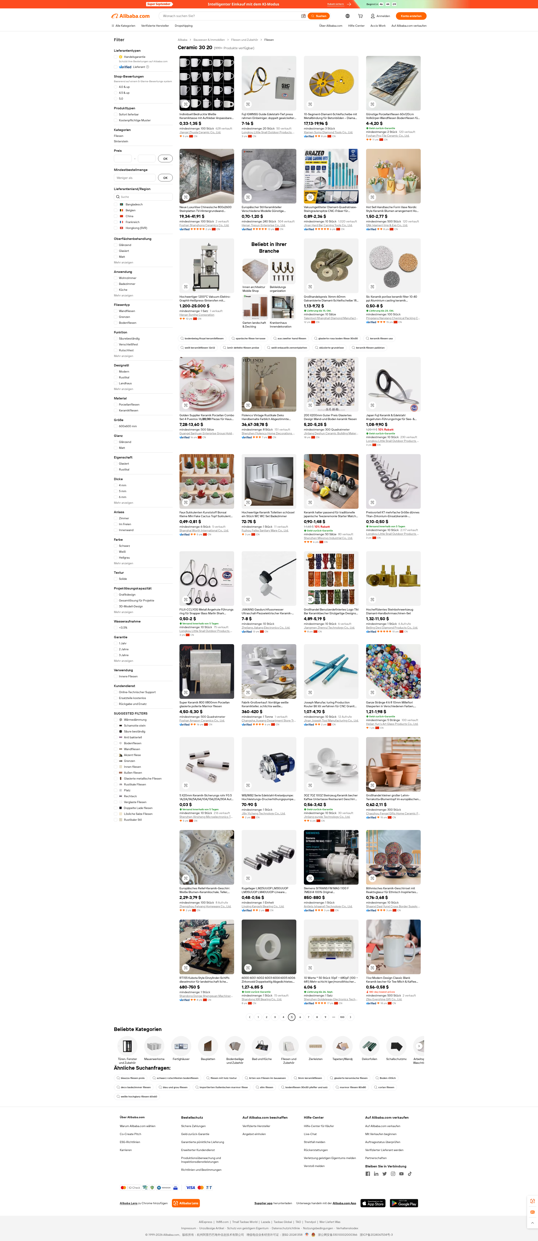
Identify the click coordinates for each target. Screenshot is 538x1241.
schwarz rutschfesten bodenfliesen (177, 1078)
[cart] (361, 16)
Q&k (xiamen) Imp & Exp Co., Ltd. (387, 225)
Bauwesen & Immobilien (209, 39)
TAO (298, 1222)
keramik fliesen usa (381, 338)
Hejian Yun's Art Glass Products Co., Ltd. (392, 724)
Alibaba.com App (344, 1203)
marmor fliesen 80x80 (353, 1087)
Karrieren (126, 1150)
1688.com (222, 1222)
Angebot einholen (254, 1134)
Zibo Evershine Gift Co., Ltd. (384, 999)
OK (165, 158)
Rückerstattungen (316, 1150)
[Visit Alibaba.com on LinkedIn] (376, 1173)
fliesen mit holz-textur (224, 1078)
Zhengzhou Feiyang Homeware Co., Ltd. (205, 906)
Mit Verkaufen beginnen (381, 1134)
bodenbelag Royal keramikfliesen (204, 338)
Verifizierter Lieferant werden (384, 1150)
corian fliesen (386, 1087)
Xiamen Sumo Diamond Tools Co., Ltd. (328, 132)
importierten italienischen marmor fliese (224, 1087)
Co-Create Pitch (130, 1134)
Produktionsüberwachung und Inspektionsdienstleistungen (201, 1159)
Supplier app (263, 1203)
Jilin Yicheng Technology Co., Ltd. (263, 813)
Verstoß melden (314, 1166)
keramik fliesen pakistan (370, 347)
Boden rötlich (388, 1078)
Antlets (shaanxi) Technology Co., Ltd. (328, 906)
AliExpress (205, 1222)
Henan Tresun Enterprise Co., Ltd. (263, 225)
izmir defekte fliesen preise (243, 347)
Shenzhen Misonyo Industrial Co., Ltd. (328, 538)
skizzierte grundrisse (331, 347)
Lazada (265, 1222)
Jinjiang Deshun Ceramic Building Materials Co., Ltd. (331, 433)
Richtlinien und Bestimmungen (201, 1169)
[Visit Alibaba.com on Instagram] (393, 1173)
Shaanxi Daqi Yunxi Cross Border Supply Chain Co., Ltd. (393, 906)
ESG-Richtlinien (130, 1142)
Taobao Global (283, 1222)
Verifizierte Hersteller (256, 1126)
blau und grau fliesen (175, 1087)
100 (342, 1017)
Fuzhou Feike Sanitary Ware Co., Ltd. (265, 530)
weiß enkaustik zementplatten (289, 347)
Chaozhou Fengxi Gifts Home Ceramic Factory (393, 813)
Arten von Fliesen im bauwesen (267, 1078)
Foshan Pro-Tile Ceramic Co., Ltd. (387, 135)
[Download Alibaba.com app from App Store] (373, 1203)
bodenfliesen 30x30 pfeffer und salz (306, 1087)
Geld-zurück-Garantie (195, 1134)
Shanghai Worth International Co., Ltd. (204, 530)
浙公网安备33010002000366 (337, 1234)
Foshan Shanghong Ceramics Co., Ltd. (204, 225)
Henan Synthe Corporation (196, 314)
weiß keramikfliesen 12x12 (200, 347)
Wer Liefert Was (329, 1222)
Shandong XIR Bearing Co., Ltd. (262, 999)
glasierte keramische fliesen (351, 1078)
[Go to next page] (350, 1017)
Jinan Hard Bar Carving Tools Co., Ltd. (328, 225)
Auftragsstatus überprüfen (382, 1142)
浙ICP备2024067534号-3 (376, 1234)
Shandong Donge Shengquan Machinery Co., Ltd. (206, 996)
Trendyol (310, 1222)
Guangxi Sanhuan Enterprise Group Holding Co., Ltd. (206, 433)
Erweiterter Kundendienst (198, 1150)
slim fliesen (266, 1087)
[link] (532, 1201)
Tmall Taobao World (244, 1222)
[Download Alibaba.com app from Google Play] (404, 1203)
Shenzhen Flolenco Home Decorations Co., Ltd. (269, 433)
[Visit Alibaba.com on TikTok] (409, 1173)
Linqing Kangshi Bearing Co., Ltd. (263, 906)
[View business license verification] (307, 1235)
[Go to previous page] (249, 1017)
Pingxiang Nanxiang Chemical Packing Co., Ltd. (393, 318)
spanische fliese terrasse (250, 338)
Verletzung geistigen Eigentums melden (330, 1158)
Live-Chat (310, 1134)
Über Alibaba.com (132, 1117)
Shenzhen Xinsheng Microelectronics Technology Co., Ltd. (206, 816)
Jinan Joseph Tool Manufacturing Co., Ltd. (331, 720)
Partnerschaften (376, 1158)
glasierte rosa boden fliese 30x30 (338, 338)
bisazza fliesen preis (133, 1078)
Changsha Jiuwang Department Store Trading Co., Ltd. (269, 720)
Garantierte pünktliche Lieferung (202, 1142)
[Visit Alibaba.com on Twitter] (384, 1173)
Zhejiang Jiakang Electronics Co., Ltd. (266, 627)
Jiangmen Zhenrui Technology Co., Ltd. (329, 627)
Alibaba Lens (128, 1203)
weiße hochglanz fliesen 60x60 (139, 1096)
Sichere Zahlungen (193, 1126)
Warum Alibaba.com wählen (138, 1126)
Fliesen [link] (269, 39)
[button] (303, 16)
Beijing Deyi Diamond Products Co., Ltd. (392, 627)
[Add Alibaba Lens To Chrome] (186, 1203)
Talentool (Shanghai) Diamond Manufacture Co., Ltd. (331, 318)
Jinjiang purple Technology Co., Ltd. (327, 816)
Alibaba (182, 39)
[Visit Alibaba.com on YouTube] (401, 1173)
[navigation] (143, 529)
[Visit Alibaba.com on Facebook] (367, 1173)
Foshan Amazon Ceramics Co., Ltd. (202, 720)
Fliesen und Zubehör (244, 39)
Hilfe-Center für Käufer (319, 1126)
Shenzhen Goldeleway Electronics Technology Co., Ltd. (331, 999)
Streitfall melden (314, 1142)
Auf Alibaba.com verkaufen (382, 1126)
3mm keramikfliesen (310, 1078)
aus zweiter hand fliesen (292, 338)
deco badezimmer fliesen (136, 1087)
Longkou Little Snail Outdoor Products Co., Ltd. (269, 132)
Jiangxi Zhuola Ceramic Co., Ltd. (200, 132)
